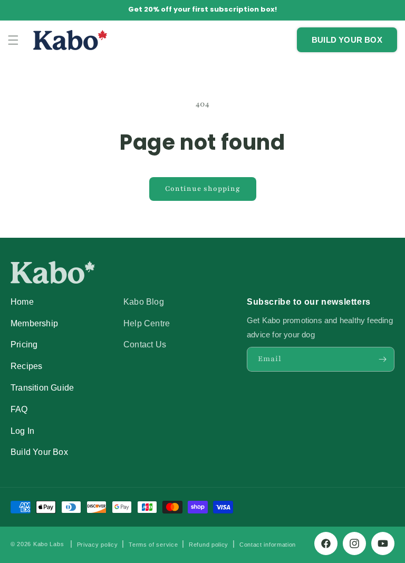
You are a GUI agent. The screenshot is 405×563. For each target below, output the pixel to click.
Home (22, 301)
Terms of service (153, 544)
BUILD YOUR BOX (347, 39)
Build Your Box (39, 452)
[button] (13, 40)
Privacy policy (97, 544)
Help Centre (146, 323)
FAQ (19, 409)
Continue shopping (202, 188)
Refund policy (208, 544)
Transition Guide (42, 387)
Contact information (267, 544)
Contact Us (144, 344)
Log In (22, 430)
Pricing (24, 344)
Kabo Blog (143, 301)
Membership (34, 323)
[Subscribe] (382, 359)
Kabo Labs (48, 544)
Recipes (26, 366)
